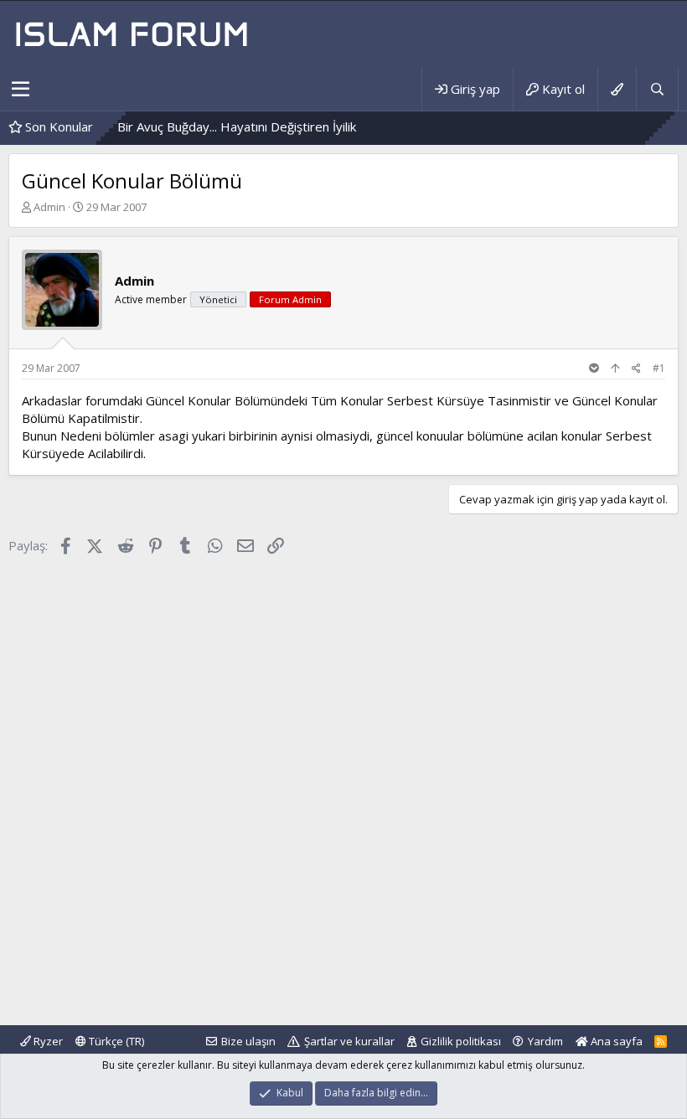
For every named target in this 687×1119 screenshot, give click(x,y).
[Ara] (657, 89)
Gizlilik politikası (461, 1041)
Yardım (545, 1041)
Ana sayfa (615, 1041)
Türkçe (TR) (115, 1041)
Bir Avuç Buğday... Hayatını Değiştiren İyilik (218, 126)
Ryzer (47, 1041)
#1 (659, 368)
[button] (20, 89)
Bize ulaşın (248, 1041)
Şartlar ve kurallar (349, 1041)
